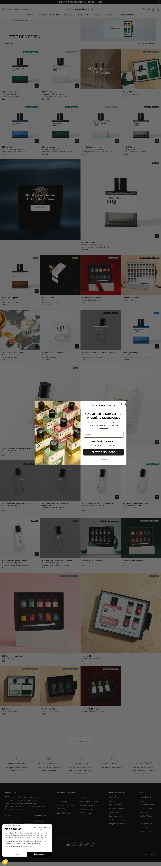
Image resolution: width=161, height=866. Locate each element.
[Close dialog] (123, 404)
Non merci (103, 459)
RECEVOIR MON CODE (103, 452)
